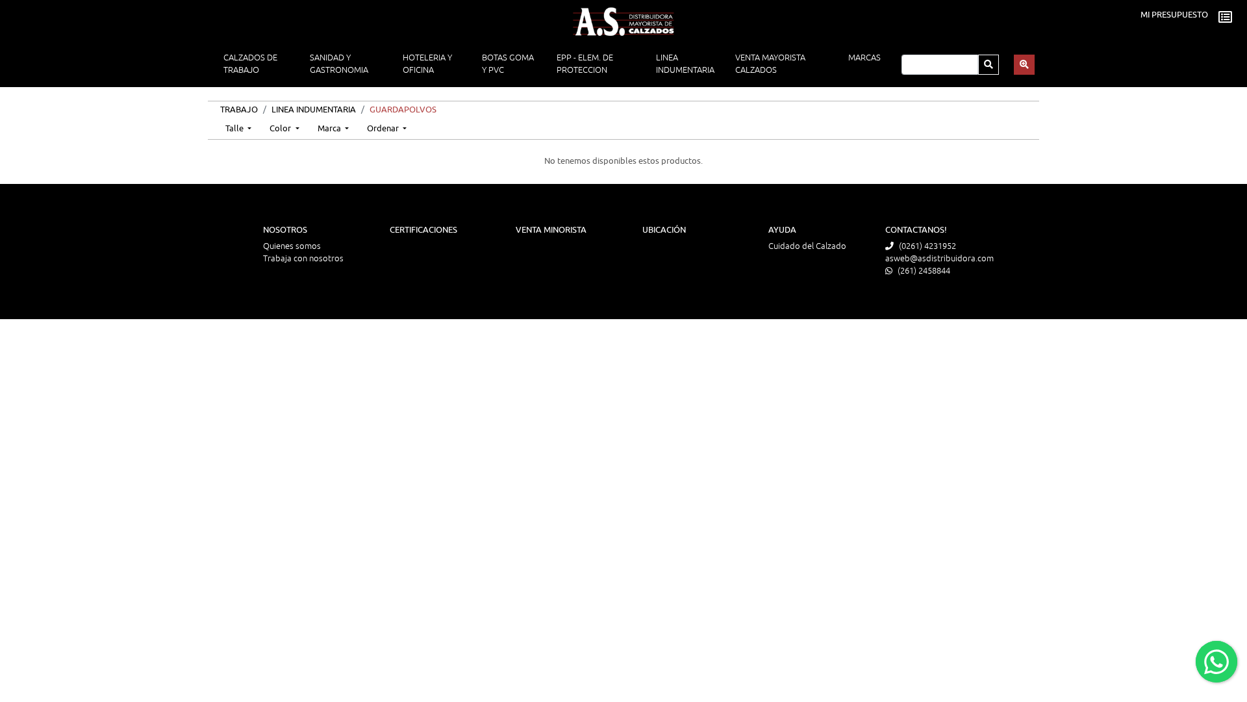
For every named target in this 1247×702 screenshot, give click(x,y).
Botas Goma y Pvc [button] (508, 64)
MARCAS (864, 58)
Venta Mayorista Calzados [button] (770, 64)
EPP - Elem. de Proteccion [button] (585, 64)
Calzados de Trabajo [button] (250, 64)
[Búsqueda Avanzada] (1024, 65)
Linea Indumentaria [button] (685, 64)
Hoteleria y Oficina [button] (427, 64)
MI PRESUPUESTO (1174, 15)
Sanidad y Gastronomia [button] (339, 64)
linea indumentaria (313, 110)
